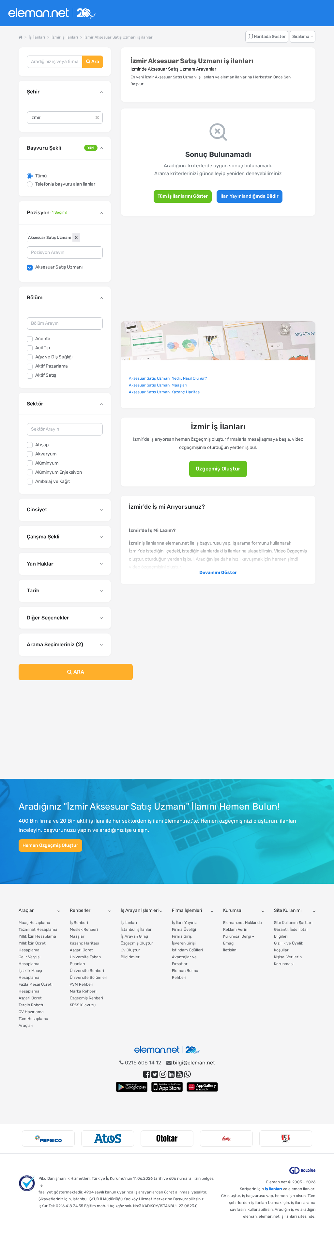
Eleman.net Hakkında (242, 922)
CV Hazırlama (31, 1012)
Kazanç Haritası (84, 943)
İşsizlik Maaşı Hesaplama (30, 974)
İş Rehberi (79, 922)
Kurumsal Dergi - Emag (238, 939)
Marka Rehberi (83, 991)
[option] (48, 1138)
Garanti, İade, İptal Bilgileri (291, 933)
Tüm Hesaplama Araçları (33, 1022)
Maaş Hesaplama (34, 922)
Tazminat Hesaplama (38, 929)
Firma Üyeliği (184, 929)
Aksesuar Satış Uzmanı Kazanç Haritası (165, 392)
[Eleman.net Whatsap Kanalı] (187, 1074)
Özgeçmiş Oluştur (218, 469)
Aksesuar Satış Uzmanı (59, 267)
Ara (94, 61)
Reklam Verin (235, 929)
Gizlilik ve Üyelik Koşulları (288, 946)
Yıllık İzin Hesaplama (37, 936)
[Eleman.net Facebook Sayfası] (146, 1074)
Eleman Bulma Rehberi (185, 974)
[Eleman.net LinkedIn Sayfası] (171, 1074)
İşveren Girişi (184, 943)
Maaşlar (77, 936)
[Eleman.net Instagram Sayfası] (162, 1074)
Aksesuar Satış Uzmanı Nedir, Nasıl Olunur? (168, 378)
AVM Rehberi (81, 984)
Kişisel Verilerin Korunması (288, 960)
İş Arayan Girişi (134, 936)
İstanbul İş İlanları (137, 929)
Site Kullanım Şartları (293, 922)
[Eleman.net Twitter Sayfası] (154, 1074)
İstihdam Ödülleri (187, 950)
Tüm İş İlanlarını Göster (183, 196)
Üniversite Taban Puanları (85, 960)
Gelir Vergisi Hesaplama (29, 960)
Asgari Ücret (30, 998)
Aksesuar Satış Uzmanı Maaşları (158, 385)
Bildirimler (130, 957)
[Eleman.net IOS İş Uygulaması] (167, 1087)
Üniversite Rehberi (87, 970)
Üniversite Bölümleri (88, 977)
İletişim (229, 950)
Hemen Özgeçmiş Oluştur (50, 845)
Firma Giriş (182, 936)
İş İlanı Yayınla (185, 922)
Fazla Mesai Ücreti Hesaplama (36, 988)
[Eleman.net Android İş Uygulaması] (131, 1087)
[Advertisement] (65, 733)
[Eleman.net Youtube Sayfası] (179, 1074)
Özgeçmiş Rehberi (86, 998)
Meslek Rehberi (84, 929)
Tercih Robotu (31, 1005)
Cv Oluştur (130, 950)
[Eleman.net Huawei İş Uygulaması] (202, 1087)
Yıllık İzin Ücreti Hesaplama (33, 946)
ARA (78, 672)
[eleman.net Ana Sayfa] (20, 37)
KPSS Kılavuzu (83, 1005)
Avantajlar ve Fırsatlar (184, 960)
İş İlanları (129, 922)
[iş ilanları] (52, 13)
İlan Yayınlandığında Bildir (249, 196)
